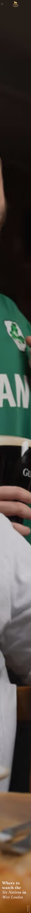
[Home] (15, 4)
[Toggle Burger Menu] (2, 4)
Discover (28, 908)
